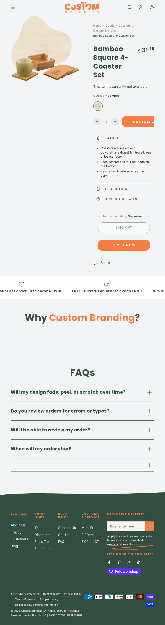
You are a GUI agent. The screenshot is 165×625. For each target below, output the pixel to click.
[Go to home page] (82, 7)
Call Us (63, 535)
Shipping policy (49, 599)
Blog (14, 546)
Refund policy (51, 593)
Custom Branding (104, 30)
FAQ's (62, 541)
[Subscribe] (149, 526)
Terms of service (25, 599)
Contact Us (67, 528)
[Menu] (13, 7)
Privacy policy (72, 593)
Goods (109, 25)
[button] (129, 7)
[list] (82, 333)
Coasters (125, 25)
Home (97, 25)
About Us (18, 525)
